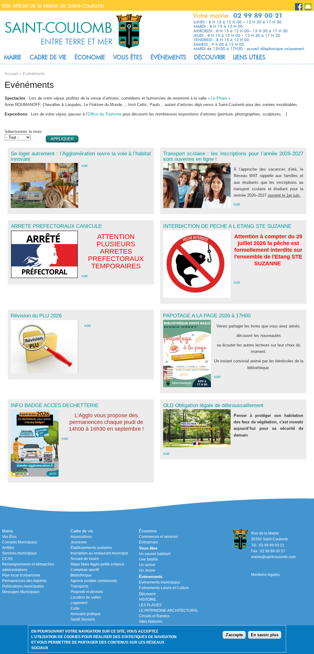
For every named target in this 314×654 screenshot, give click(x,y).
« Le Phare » (219, 98)
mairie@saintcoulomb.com (273, 557)
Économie (90, 57)
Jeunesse (79, 542)
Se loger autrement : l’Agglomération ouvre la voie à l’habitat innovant (81, 156)
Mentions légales (265, 575)
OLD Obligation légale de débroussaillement (213, 405)
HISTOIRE (147, 599)
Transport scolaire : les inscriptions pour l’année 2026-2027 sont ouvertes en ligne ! (233, 156)
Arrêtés (8, 548)
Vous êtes (127, 57)
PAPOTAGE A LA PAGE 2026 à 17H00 (207, 315)
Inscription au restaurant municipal (99, 553)
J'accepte (234, 635)
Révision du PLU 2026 (36, 315)
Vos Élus (9, 537)
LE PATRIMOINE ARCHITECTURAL (168, 610)
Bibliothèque (81, 575)
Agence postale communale (94, 581)
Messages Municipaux (21, 592)
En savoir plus (264, 635)
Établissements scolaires (91, 548)
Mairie (12, 57)
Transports (79, 586)
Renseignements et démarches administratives (28, 567)
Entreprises (148, 542)
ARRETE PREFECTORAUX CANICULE (56, 226)
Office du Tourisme (104, 114)
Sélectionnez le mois (23, 131)
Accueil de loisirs (85, 559)
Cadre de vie (48, 57)
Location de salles (86, 597)
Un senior (147, 565)
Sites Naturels (150, 621)
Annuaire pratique (86, 614)
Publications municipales (23, 586)
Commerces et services (158, 537)
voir (84, 165)
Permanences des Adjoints (24, 581)
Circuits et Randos (154, 616)
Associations (81, 537)
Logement (79, 603)
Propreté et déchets (87, 592)
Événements (168, 57)
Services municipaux (19, 553)
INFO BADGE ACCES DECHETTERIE (54, 405)
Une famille (148, 559)
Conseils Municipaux (19, 542)
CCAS (7, 559)
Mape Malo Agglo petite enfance (97, 564)
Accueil (11, 73)
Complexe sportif (85, 570)
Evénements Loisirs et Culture (164, 588)
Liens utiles (249, 57)
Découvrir (209, 57)
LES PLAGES (150, 605)
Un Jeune (147, 570)
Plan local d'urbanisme (21, 575)
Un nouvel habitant (154, 554)
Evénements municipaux (159, 582)
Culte (75, 608)
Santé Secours (83, 619)
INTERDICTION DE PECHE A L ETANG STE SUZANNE (227, 226)
